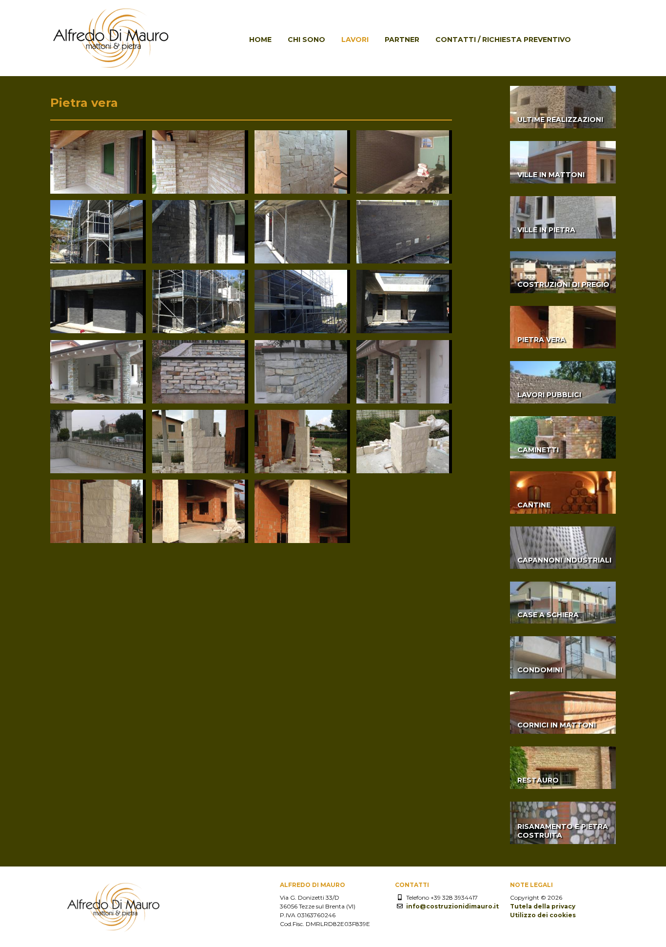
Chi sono (306, 39)
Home (260, 39)
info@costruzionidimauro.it (452, 906)
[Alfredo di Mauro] (111, 71)
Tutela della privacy (542, 906)
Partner (402, 39)
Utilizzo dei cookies (543, 915)
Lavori (355, 39)
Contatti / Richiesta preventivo (503, 39)
